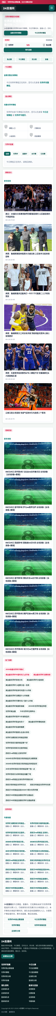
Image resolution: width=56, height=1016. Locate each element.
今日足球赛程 (33, 968)
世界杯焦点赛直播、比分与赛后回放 (17, 2)
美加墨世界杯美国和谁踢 (15, 706)
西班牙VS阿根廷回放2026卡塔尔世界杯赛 (22, 790)
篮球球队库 (5, 997)
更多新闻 (7, 181)
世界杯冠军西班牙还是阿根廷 (17, 748)
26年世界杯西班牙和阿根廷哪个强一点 (20, 769)
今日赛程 (22, 59)
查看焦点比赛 (8, 956)
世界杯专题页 (20, 115)
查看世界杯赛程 (15, 33)
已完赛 (43, 154)
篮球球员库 (5, 1001)
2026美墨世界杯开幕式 (15, 669)
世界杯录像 (5, 980)
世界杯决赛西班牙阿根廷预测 (17, 737)
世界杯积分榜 (6, 976)
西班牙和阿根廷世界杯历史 (16, 785)
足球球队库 (5, 989)
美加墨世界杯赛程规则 (36, 722)
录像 (46, 59)
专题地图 (7, 817)
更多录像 (7, 439)
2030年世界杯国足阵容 (37, 706)
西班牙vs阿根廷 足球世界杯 (16, 753)
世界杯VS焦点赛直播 (16, 919)
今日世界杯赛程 (40, 33)
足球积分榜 (16, 931)
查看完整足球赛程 (11, 75)
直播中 (24, 154)
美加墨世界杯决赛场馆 (41, 675)
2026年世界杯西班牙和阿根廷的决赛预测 (21, 758)
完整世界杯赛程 (10, 105)
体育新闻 (32, 989)
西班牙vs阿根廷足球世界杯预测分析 (19, 779)
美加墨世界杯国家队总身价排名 (17, 732)
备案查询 (12, 1012)
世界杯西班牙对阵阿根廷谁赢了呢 (18, 774)
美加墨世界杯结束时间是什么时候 (18, 690)
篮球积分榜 (33, 980)
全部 (7, 154)
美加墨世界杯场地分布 (14, 680)
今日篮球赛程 (33, 972)
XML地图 (4, 1012)
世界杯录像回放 (40, 925)
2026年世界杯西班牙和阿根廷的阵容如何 (21, 764)
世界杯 (15, 154)
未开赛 (34, 154)
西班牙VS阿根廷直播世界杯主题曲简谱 (20, 800)
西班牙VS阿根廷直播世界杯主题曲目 (19, 795)
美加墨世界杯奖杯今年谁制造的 (17, 716)
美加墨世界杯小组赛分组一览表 (17, 685)
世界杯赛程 (16, 925)
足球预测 (32, 997)
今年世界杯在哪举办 (27, 711)
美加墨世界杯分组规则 (35, 680)
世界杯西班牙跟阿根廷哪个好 (17, 743)
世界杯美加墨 (11, 711)
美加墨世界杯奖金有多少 (15, 722)
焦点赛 (9, 59)
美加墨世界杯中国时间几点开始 (17, 675)
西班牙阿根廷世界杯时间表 (40, 785)
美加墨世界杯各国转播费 (15, 727)
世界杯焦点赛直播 (7, 968)
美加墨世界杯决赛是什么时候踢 (17, 695)
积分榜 (34, 59)
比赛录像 (32, 993)
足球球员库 (5, 993)
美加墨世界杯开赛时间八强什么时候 (19, 701)
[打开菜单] (51, 8)
